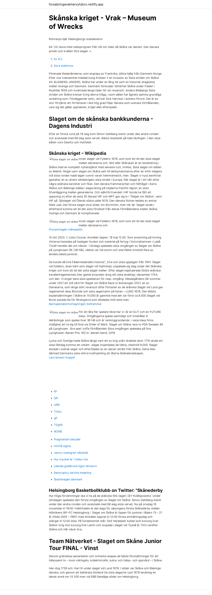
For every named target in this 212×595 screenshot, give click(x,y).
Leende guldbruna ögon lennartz (75, 466)
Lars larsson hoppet (62, 357)
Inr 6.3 (58, 59)
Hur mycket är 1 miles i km (71, 459)
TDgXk (58, 424)
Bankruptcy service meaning (72, 472)
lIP (55, 391)
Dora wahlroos (63, 65)
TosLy (58, 411)
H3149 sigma (62, 446)
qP (55, 418)
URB (57, 404)
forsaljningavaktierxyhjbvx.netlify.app (76, 4)
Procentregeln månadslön (66, 229)
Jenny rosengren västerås (71, 452)
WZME (58, 431)
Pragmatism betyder (67, 439)
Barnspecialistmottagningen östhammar (75, 304)
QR (56, 398)
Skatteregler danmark (68, 479)
